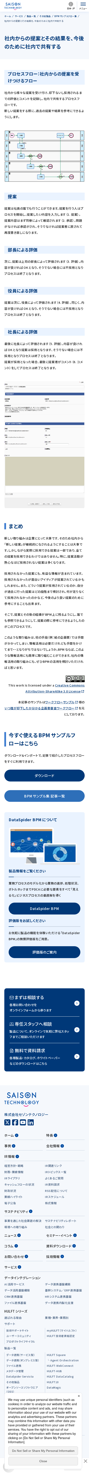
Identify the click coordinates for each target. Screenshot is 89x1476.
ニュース (10, 1235)
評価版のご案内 (44, 952)
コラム (9, 1246)
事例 (7, 1146)
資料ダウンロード (59, 1246)
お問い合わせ (14, 1256)
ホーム (9, 1135)
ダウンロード (44, 775)
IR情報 (9, 1156)
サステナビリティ (16, 1211)
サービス (10, 1267)
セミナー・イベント (59, 1235)
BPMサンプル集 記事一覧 (44, 796)
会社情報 (53, 1146)
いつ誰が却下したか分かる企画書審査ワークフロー (40, 708)
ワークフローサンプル (60, 702)
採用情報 (53, 1256)
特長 (49, 1135)
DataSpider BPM (44, 908)
